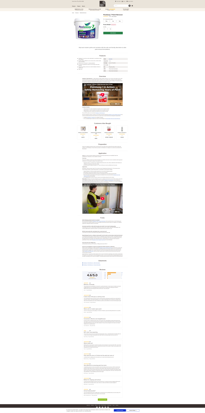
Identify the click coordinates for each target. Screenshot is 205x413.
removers (77, 12)
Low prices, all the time (79, 10)
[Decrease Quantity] (105, 29)
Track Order (118, 1)
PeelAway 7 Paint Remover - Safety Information (92, 262)
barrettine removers (83, 12)
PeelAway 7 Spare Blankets (83, 132)
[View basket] (132, 5)
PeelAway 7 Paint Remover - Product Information (92, 264)
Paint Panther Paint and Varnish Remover (113, 118)
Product (73, 6)
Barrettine (110, 58)
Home (73, 12)
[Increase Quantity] (110, 29)
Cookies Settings (132, 410)
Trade (113, 405)
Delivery (92, 405)
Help (130, 1)
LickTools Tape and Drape (89, 251)
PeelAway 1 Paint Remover (100, 112)
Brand (83, 6)
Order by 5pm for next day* (95, 10)
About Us (88, 405)
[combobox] (122, 5)
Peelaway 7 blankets (91, 117)
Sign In (124, 1)
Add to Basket (113, 33)
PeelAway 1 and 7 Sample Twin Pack (114, 114)
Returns (96, 405)
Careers (117, 405)
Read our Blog (126, 10)
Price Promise (103, 405)
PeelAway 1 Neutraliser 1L (122, 132)
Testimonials (109, 405)
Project (78, 6)
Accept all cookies (119, 410)
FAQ (99, 405)
